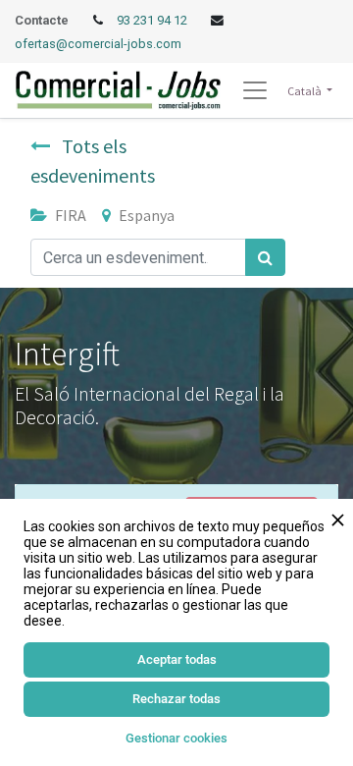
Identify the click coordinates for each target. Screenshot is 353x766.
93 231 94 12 (153, 20)
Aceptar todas (177, 659)
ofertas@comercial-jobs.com (98, 43)
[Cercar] (265, 257)
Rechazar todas (176, 698)
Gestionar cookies (176, 738)
